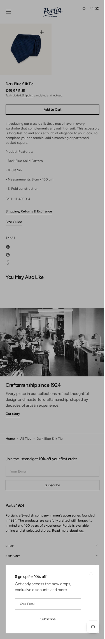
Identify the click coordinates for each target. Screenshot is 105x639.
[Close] (86, 573)
